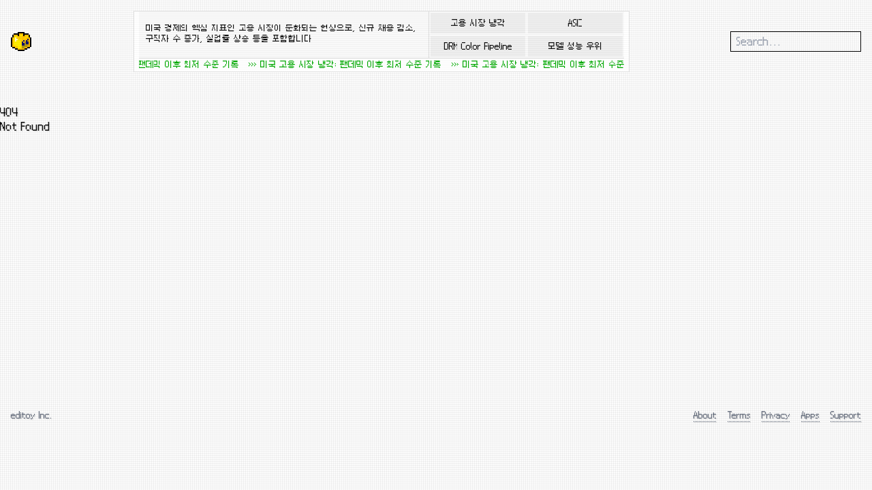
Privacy (776, 414)
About (705, 414)
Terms (739, 414)
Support (845, 414)
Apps (810, 414)
